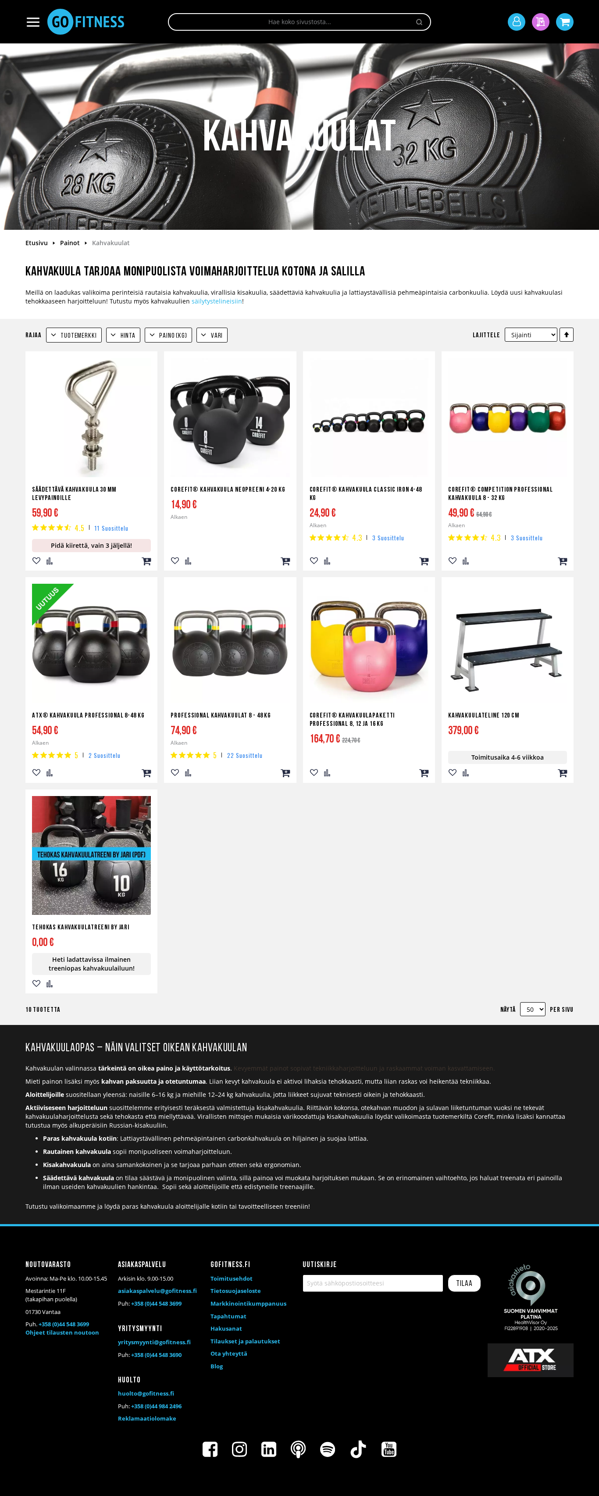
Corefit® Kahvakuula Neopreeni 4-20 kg (228, 489)
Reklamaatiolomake (147, 1418)
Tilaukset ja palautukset (245, 1341)
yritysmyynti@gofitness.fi (154, 1342)
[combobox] (299, 22)
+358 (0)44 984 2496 (156, 1406)
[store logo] (85, 22)
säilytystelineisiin (217, 301)
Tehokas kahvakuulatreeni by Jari (80, 927)
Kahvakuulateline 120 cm (483, 715)
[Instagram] (239, 1449)
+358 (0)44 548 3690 (156, 1355)
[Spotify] (327, 1449)
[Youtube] (389, 1449)
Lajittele (486, 335)
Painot (71, 243)
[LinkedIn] (268, 1449)
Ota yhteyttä (228, 1353)
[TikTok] (358, 1449)
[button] (36, 561)
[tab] (73, 335)
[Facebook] (210, 1449)
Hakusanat (226, 1328)
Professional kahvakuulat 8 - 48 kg (221, 715)
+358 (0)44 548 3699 (64, 1324)
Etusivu (37, 243)
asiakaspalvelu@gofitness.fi (157, 1291)
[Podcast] (298, 1449)
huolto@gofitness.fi (146, 1393)
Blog (216, 1366)
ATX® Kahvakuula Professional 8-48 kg (88, 715)
